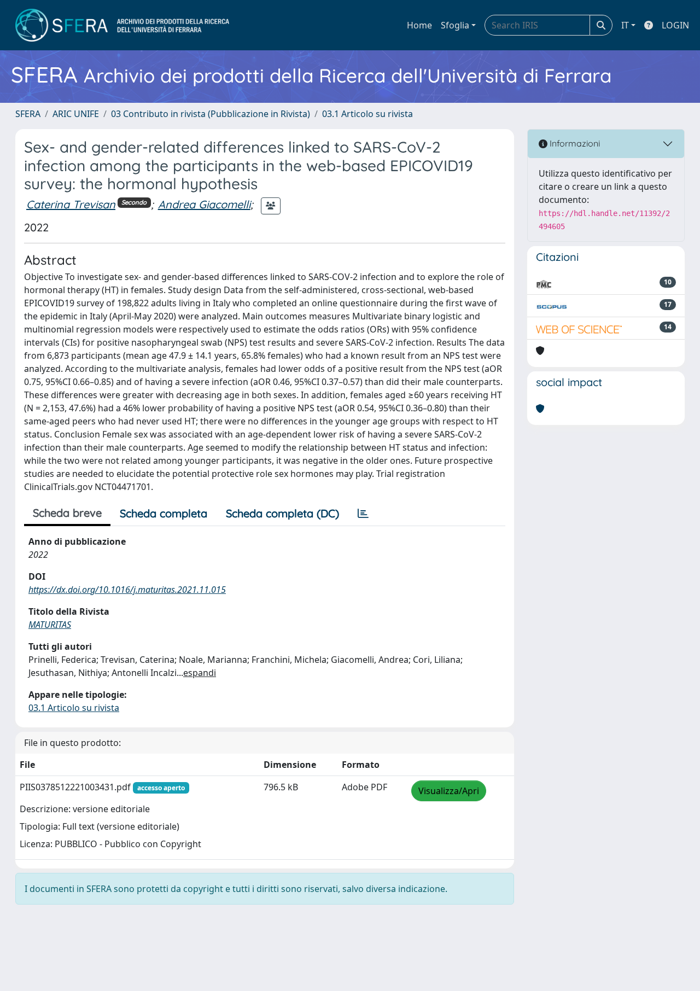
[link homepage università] (122, 25)
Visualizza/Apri (448, 791)
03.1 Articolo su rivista (367, 114)
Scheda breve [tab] (67, 513)
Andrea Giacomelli (204, 204)
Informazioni (573, 143)
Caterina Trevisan (70, 204)
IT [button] (625, 25)
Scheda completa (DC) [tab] (282, 513)
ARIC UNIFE (75, 114)
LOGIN (675, 25)
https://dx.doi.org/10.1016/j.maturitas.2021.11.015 (127, 590)
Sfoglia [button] (455, 25)
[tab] (363, 513)
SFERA (27, 114)
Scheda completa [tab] (163, 513)
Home (419, 25)
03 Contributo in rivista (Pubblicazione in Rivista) (210, 114)
